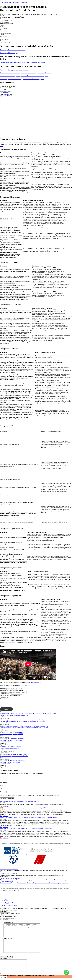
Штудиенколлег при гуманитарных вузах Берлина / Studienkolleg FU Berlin (22, 62)
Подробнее (3, 977)
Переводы (30, 883)
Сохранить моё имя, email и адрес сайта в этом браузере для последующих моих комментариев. (30, 795)
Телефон (3, 792)
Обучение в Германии (6, 881)
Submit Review (6, 709)
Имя (2, 785)
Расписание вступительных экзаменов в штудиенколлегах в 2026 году (21, 801)
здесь (1, 146)
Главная (2, 2)
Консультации (22, 883)
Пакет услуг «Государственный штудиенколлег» (14, 70)
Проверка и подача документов (58, 883)
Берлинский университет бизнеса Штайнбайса (14, 756)
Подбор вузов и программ (41, 883)
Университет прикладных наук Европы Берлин (14, 715)
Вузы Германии (9, 2)
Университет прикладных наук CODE (11, 734)
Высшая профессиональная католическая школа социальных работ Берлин (22, 721)
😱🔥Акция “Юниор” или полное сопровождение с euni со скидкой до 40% (23, 808)
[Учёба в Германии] (0, 1)
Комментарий (4, 782)
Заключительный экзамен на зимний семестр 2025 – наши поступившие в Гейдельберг (26, 828)
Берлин (17, 2)
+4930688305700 (5, 92)
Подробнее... (4, 806)
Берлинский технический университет (11, 762)
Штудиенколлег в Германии (8, 873)
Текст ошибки (8, 922)
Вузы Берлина (24, 2)
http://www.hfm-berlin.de (7, 95)
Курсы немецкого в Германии (9, 869)
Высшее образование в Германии (10, 878)
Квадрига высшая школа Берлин (9, 748)
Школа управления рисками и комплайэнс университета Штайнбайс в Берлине (24, 727)
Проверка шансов (5, 883)
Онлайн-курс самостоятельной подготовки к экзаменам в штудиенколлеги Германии (25, 73)
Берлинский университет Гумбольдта (11, 740)
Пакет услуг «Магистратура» (8, 53)
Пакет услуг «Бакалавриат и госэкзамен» (12, 50)
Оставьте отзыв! (36, 682)
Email (2, 788)
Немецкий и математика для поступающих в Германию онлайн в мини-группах (24, 76)
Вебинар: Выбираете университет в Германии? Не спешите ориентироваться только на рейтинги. (29, 817)
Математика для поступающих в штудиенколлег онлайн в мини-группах (22, 79)
